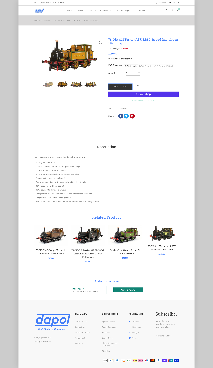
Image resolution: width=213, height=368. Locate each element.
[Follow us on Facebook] (120, 116)
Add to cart (120, 87)
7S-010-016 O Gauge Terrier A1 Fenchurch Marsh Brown (51, 252)
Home (69, 10)
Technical (106, 332)
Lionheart (142, 10)
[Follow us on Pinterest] (132, 116)
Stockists (106, 351)
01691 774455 (81, 322)
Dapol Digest (107, 338)
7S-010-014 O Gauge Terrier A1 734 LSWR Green (125, 252)
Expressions (105, 10)
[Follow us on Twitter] (126, 116)
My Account (160, 3)
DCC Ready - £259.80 (93, 354)
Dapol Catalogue (109, 327)
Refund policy (81, 338)
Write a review (128, 290)
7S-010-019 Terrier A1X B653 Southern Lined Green (162, 248)
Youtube (136, 338)
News (80, 10)
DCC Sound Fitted (163, 66)
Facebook (136, 327)
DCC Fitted (145, 66)
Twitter (135, 322)
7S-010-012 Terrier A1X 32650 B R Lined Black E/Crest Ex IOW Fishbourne (88, 253)
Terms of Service (82, 332)
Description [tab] (106, 147)
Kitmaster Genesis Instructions (110, 344)
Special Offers (108, 322)
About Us (79, 343)
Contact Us (80, 327)
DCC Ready (131, 66)
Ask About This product (121, 59)
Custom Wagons (124, 10)
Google (135, 332)
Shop (91, 10)
